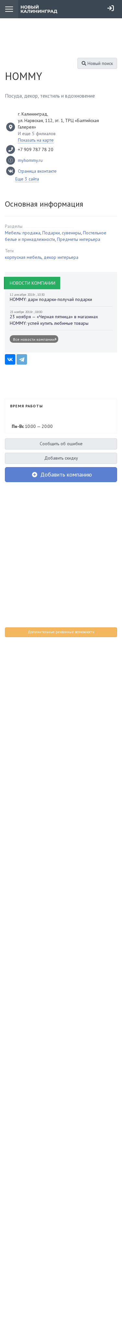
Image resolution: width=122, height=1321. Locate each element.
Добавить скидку (61, 458)
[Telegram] (22, 359)
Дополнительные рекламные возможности (61, 632)
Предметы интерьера (78, 239)
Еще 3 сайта (27, 179)
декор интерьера (61, 257)
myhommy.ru (30, 160)
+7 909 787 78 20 (35, 149)
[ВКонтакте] (10, 359)
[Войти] (110, 8)
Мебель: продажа (22, 233)
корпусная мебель (23, 257)
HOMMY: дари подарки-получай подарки (51, 299)
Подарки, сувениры (61, 233)
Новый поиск (99, 63)
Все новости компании (34, 339)
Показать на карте (36, 140)
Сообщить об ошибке (61, 444)
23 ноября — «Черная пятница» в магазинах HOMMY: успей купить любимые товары (54, 320)
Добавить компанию (65, 474)
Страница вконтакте (37, 171)
